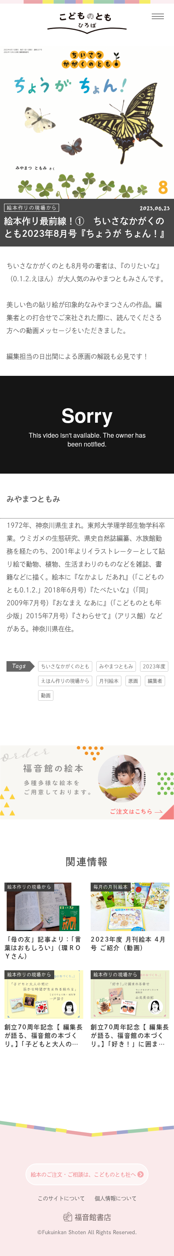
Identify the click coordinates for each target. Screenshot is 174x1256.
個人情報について (116, 1198)
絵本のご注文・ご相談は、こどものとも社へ (83, 1174)
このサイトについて (61, 1198)
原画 (133, 681)
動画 (46, 695)
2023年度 (154, 666)
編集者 (155, 681)
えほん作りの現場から (65, 681)
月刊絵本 (109, 681)
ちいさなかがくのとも (65, 666)
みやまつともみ (116, 666)
